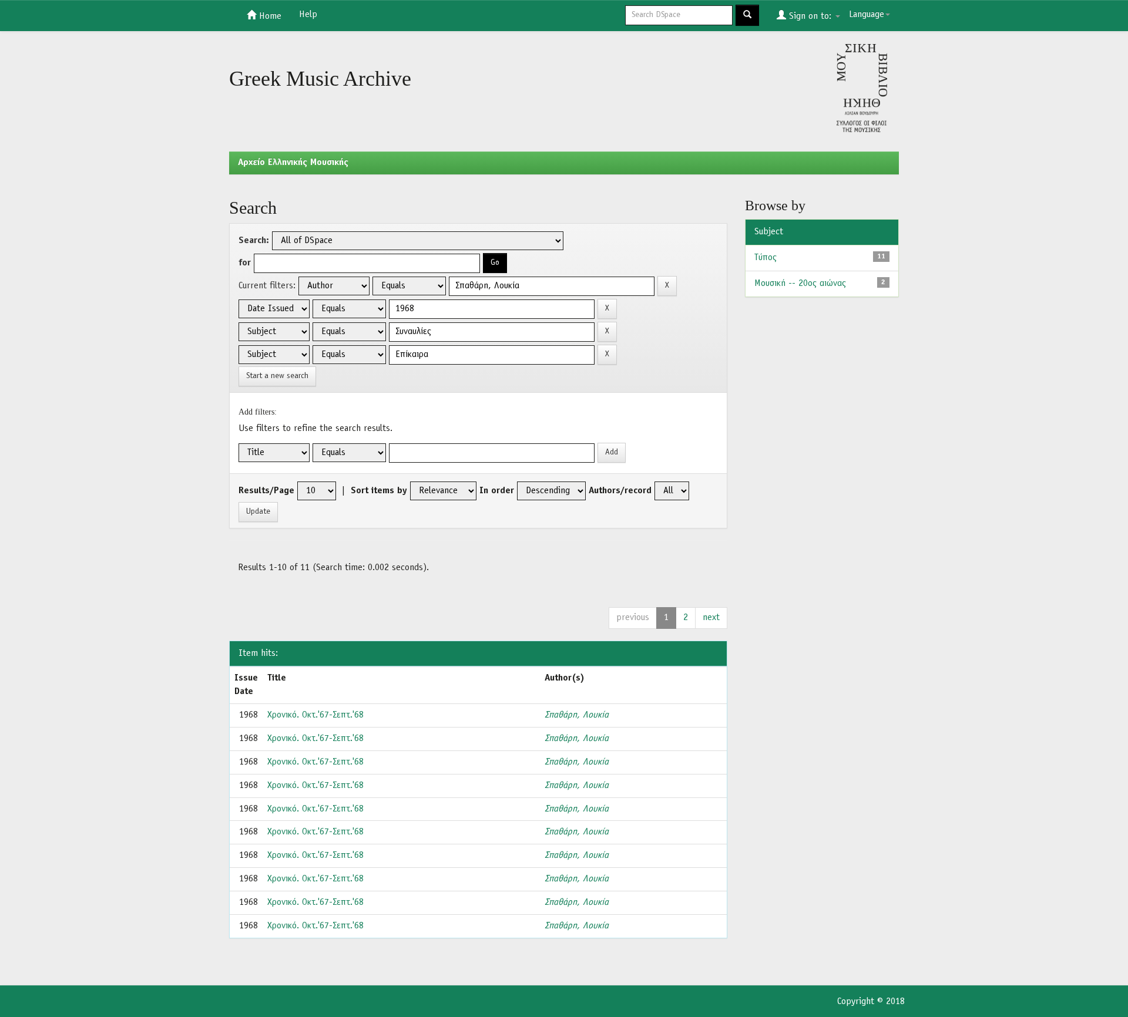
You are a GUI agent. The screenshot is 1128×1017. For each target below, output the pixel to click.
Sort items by (379, 491)
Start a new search (277, 376)
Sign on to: (810, 16)
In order (496, 491)
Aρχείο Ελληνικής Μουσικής (293, 162)
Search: (254, 240)
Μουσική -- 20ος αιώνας (800, 283)
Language (866, 14)
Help (308, 14)
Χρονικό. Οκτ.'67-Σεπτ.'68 (315, 715)
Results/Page (266, 491)
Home (268, 16)
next (711, 617)
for (245, 263)
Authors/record (620, 491)
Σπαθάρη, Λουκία (577, 715)
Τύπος (765, 257)
